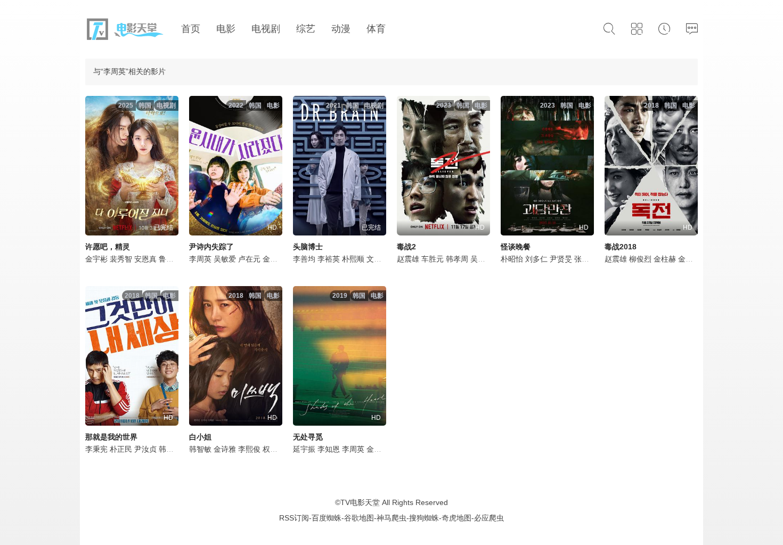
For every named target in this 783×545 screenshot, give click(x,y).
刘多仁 (536, 259)
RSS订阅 (294, 518)
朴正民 (121, 449)
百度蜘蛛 (326, 518)
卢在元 (249, 259)
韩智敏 (170, 449)
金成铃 (689, 259)
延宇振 (304, 449)
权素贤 (274, 449)
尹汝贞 (145, 449)
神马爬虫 (391, 518)
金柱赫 (665, 259)
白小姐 (200, 437)
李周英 (200, 259)
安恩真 (145, 259)
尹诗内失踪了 (211, 246)
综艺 (305, 28)
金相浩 (377, 449)
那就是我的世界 (111, 437)
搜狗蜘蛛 (424, 518)
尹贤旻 (561, 259)
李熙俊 (249, 449)
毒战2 (406, 246)
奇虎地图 (456, 518)
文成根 (377, 259)
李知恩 (328, 449)
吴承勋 (481, 259)
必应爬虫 (489, 518)
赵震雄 (408, 259)
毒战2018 (621, 246)
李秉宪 (96, 449)
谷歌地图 (359, 518)
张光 (581, 259)
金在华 (274, 259)
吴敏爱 (225, 259)
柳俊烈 (640, 259)
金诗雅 (225, 449)
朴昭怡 (512, 259)
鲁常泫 (170, 259)
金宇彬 (96, 259)
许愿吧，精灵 (107, 246)
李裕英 (328, 259)
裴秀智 (121, 259)
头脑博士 (308, 246)
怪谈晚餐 (516, 246)
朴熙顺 (353, 259)
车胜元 (432, 259)
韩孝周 (457, 259)
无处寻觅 (308, 437)
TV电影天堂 (360, 502)
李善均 (304, 259)
